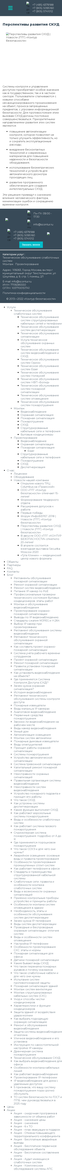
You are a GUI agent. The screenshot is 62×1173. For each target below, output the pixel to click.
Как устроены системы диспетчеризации (29, 805)
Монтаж (8, 264)
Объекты (12, 561)
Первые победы (32, 512)
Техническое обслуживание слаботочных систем (33, 312)
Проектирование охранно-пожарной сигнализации (32, 612)
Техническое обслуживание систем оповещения (40, 397)
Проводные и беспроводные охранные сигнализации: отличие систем (36, 930)
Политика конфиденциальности (24, 293)
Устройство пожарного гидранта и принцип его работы (37, 795)
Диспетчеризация (33, 467)
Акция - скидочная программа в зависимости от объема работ (35, 1115)
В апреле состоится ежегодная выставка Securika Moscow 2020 (40, 549)
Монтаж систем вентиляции (33, 989)
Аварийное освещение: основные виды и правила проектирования (37, 857)
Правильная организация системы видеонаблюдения (37, 782)
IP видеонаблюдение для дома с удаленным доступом (36, 1082)
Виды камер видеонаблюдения (35, 728)
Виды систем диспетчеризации (35, 924)
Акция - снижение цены (30, 1119)
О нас (10, 470)
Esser (31, 450)
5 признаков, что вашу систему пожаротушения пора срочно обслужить (34, 1090)
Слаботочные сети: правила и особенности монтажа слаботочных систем (34, 885)
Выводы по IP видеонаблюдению (36, 617)
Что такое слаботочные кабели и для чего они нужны (36, 974)
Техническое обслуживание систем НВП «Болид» (40, 380)
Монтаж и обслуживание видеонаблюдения (31, 606)
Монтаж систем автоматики (32, 738)
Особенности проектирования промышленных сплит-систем (35, 863)
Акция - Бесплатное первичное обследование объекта (35, 1147)
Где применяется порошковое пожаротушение (35, 844)
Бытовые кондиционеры (37, 434)
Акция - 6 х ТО (23, 1126)
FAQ (10, 568)
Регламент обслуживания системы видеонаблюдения (37, 632)
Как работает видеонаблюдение (36, 1074)
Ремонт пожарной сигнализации (36, 663)
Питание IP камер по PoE (31, 591)
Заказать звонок (31, 244)
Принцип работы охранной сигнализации (32, 749)
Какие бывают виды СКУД (31, 963)
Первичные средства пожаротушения (28, 717)
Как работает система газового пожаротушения (35, 827)
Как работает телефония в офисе (37, 868)
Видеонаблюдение (33, 411)
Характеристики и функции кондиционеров (32, 1007)
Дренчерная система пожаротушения (28, 1053)
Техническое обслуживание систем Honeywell (40, 374)
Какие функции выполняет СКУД (36, 809)
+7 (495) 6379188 (43, 4)
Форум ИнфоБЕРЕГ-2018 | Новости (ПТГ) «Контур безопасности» (38, 519)
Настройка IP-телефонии (31, 943)
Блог (10, 574)
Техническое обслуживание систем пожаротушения (40, 403)
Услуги (11, 307)
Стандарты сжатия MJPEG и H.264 (36, 620)
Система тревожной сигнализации (37, 764)
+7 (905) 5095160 (43, 8)
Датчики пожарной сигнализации (36, 960)
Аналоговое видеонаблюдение (35, 712)
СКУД (24, 424)
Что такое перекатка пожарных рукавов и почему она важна (35, 968)
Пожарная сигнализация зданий (36, 986)
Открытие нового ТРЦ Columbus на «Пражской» (38, 485)
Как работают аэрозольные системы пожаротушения (32, 814)
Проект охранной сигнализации (35, 659)
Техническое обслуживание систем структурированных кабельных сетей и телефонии (41, 320)
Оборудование (24, 477)
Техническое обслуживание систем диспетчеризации (40, 328)
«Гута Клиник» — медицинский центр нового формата (41, 557)
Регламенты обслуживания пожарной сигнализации (32, 579)
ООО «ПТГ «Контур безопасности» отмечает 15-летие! (40, 493)
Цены (10, 1106)
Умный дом (21, 731)
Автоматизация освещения (32, 734)
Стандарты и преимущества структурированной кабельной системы (35, 875)
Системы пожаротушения (31, 754)
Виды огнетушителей (28, 744)
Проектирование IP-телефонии (35, 1077)
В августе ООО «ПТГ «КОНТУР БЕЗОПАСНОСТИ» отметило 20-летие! (41, 539)
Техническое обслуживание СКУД (37, 1057)
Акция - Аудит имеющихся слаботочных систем (31, 1160)
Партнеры (14, 565)
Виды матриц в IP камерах (32, 708)
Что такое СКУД (24, 800)
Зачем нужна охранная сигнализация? (29, 687)
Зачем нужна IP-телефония (32, 920)
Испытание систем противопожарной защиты (32, 981)
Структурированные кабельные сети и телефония (40, 429)
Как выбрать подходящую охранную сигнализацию (31, 1020)
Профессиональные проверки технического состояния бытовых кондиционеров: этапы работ (36, 598)
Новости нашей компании (31, 480)
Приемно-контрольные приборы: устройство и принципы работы (36, 899)
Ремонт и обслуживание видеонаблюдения (30, 1027)
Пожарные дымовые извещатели (36, 741)
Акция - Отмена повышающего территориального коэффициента (37, 1134)
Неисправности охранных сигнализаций (31, 775)
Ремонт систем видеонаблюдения (37, 588)
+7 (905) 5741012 (42, 11)
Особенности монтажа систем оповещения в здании (34, 906)
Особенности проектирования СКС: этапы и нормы (35, 948)
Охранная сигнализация (37, 415)
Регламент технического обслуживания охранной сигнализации (31, 640)
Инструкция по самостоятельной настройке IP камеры (36, 1046)
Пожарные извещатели (30, 705)
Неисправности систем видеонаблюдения (30, 788)
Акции (11, 1110)
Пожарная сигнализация (38, 418)
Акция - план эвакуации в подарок (37, 1129)
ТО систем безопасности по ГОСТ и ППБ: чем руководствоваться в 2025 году (38, 1100)
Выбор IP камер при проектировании (28, 625)
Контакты (13, 571)
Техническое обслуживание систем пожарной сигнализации (40, 389)
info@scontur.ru (43, 224)
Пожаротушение (32, 421)
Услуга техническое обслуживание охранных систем (37, 343)
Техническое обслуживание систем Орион (40, 361)
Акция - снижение (26, 1123)
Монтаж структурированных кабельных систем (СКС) (33, 994)
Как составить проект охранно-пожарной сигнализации (35, 648)
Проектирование (27, 264)
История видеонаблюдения (33, 692)
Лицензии (20, 473)
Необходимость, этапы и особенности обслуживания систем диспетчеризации (33, 914)
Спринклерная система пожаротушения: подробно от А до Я (37, 836)
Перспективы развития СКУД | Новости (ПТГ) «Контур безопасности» (41, 529)
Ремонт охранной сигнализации (35, 584)
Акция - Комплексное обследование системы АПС (33, 1167)
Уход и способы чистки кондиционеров (29, 1000)
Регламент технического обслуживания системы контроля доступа (37, 699)
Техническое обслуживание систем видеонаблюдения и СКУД (40, 353)
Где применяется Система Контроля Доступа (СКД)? (32, 681)
